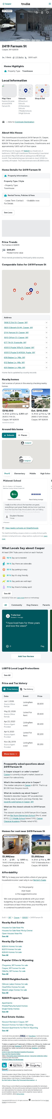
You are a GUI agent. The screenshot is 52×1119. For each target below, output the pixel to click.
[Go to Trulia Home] (26, 4)
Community (16, 605)
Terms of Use (26, 1076)
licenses (18, 1046)
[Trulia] (4, 1065)
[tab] (9, 435)
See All (8, 593)
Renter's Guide (39, 880)
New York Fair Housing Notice (11, 1054)
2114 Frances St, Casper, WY (16, 332)
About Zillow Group (19, 1074)
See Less (9, 212)
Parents (46, 605)
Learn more (20, 598)
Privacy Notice (6, 1078)
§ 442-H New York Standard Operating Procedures (18, 1052)
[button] (50, 4)
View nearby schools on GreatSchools (21, 528)
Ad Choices (15, 1078)
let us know (20, 1094)
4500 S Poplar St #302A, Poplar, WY (19, 352)
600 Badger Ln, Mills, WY (14, 367)
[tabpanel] (26, 725)
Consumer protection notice (38, 1056)
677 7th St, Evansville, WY (15, 342)
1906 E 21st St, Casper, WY (15, 322)
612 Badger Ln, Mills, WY (14, 362)
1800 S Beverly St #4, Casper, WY (18, 327)
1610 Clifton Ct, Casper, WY (16, 337)
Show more (9, 754)
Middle (33, 473)
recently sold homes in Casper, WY (19, 802)
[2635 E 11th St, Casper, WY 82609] (16, 398)
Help (46, 1076)
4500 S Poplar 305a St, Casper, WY (19, 347)
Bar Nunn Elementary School (22, 815)
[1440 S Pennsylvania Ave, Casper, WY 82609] (16, 844)
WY (9, 918)
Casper (7, 774)
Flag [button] (42, 646)
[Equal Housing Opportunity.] (29, 1100)
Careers (43, 1074)
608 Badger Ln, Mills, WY (14, 357)
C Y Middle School (17, 818)
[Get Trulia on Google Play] (33, 1065)
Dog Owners (32, 605)
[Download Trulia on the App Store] (16, 1065)
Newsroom (5, 1076)
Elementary (19, 473)
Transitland (32, 1036)
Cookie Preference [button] (26, 1078)
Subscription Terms (38, 1076)
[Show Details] (46, 322)
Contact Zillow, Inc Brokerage (12, 1059)
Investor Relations (15, 1076)
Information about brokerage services (17, 1056)
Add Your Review (26, 656)
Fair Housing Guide (33, 1074)
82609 (26, 151)
